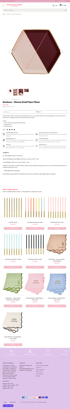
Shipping (4, 106)
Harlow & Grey (6, 99)
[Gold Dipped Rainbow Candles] (35, 207)
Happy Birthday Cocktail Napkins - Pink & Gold (35, 299)
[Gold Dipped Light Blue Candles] (13, 244)
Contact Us (38, 367)
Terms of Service (39, 373)
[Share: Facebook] (7, 129)
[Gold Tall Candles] (13, 207)
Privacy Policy (39, 371)
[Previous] (10, 51)
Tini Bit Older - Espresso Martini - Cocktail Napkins (57, 260)
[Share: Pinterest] (12, 129)
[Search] (65, 10)
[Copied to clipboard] (14, 129)
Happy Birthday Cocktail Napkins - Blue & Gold (57, 299)
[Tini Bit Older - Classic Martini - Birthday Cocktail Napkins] (13, 283)
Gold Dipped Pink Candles (57, 222)
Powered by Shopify (42, 402)
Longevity (6, 152)
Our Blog (38, 376)
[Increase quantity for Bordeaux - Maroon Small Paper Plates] (8, 112)
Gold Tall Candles (13, 222)
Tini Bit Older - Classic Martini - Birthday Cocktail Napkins (13, 299)
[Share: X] (10, 129)
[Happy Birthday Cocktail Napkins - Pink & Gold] (35, 283)
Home (4, 14)
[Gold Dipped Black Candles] (35, 244)
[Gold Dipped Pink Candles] (57, 207)
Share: (4, 129)
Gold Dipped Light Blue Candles (13, 259)
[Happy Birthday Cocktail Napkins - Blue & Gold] (57, 283)
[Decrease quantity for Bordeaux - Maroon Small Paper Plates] (4, 112)
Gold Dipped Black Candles (35, 259)
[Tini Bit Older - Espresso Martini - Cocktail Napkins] (57, 244)
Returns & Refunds (40, 369)
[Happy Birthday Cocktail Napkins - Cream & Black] (13, 322)
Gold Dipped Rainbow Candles (35, 222)
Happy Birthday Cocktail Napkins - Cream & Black (13, 337)
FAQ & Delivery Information (42, 365)
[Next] (61, 51)
